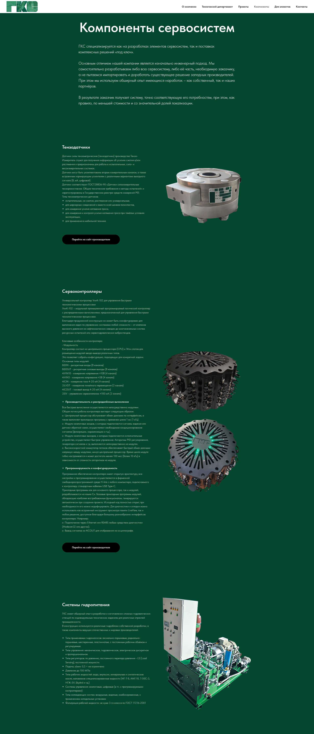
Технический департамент (217, 6)
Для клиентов (282, 6)
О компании (189, 6)
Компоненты (261, 6)
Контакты (301, 6)
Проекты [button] (243, 6)
